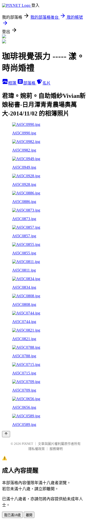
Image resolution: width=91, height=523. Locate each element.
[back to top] (6, 434)
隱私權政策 (36, 449)
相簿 (12, 83)
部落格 (29, 83)
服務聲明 (56, 449)
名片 (46, 83)
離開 (29, 515)
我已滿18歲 (12, 515)
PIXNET (27, 444)
